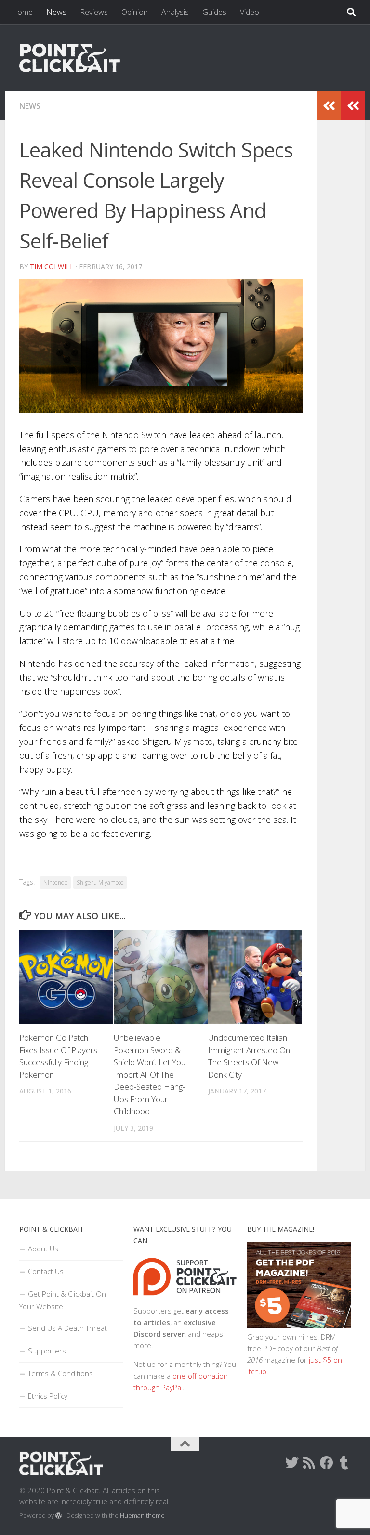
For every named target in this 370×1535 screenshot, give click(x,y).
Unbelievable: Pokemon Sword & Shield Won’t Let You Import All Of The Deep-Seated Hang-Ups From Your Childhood (149, 1074)
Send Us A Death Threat (67, 1328)
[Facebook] (326, 1463)
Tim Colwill (52, 266)
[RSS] (309, 1463)
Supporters (47, 1350)
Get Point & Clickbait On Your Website (62, 1300)
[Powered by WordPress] (58, 1515)
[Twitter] (292, 1463)
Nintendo (55, 882)
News (56, 12)
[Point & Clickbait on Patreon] (185, 1299)
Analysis (175, 12)
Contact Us (46, 1271)
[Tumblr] (344, 1463)
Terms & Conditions (60, 1373)
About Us (43, 1248)
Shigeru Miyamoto (100, 882)
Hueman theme (142, 1515)
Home (22, 12)
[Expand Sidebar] (353, 105)
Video (249, 12)
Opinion (134, 12)
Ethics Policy (47, 1396)
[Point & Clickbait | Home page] (69, 57)
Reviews (94, 12)
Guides (214, 12)
